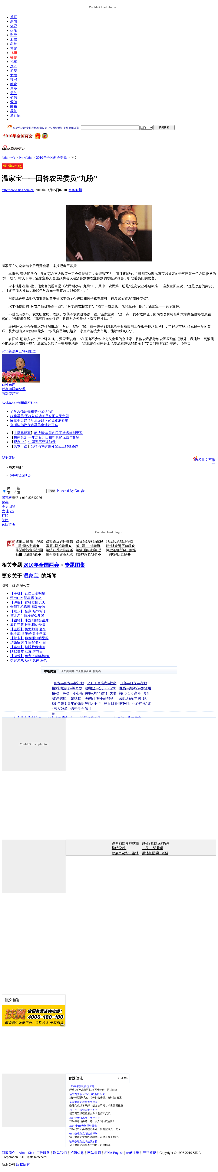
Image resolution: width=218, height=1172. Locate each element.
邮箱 (13, 106)
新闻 (13, 21)
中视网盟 (50, 671)
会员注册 (132, 1153)
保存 (5, 502)
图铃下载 (8, 585)
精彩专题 (38, 607)
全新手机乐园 (20, 607)
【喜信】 (17, 647)
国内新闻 (26, 157)
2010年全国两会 (20, 475)
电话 (15, 497)
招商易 (97, 671)
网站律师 (94, 1153)
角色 (43, 660)
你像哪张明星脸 (37, 638)
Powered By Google (71, 490)
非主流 (15, 633)
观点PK (19, 442)
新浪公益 (23, 585)
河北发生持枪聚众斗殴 (27, 616)
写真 (28, 651)
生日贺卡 (31, 642)
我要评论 (8, 457)
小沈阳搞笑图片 (37, 620)
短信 (13, 97)
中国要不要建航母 (42, 442)
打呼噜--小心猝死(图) (135, 703)
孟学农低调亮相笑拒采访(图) (31, 411)
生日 (42, 642)
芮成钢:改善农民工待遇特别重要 (58, 433)
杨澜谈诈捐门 (35, 611)
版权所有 (23, 1164)
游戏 (13, 70)
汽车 (13, 62)
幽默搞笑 (17, 651)
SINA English (113, 1153)
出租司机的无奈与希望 (62, 437)
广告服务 (43, 1153)
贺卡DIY (16, 598)
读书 (13, 79)
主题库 (41, 633)
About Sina (26, 1153)
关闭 (5, 520)
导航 (13, 111)
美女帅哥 (31, 629)
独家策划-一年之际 (28, 437)
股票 (13, 39)
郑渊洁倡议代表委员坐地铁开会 (34, 425)
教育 (13, 84)
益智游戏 (17, 660)
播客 (13, 57)
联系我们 (60, 1153)
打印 (5, 515)
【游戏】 (17, 656)
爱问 (13, 102)
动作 (28, 660)
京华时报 (75, 190)
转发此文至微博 (205, 459)
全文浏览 (8, 506)
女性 (13, 75)
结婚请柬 (17, 642)
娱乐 (13, 30)
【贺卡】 (17, 638)
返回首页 (8, 524)
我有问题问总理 (14, 389)
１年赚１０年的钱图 (69, 703)
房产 (13, 66)
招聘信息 (77, 1153)
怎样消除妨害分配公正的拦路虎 (54, 446)
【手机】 (17, 593)
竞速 (35, 660)
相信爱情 (38, 624)
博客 (13, 48)
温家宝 (31, 576)
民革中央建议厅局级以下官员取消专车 (39, 420)
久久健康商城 (83, 671)
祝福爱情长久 (35, 602)
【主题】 (17, 629)
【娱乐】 (17, 611)
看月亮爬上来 (20, 624)
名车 (42, 629)
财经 (13, 35)
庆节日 (37, 651)
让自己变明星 (35, 593)
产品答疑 (149, 1153)
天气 (13, 93)
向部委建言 (10, 393)
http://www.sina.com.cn (18, 190)
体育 (13, 26)
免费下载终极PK (37, 656)
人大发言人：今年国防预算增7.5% (20, 402)
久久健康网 (67, 671)
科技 (13, 44)
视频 (13, 53)
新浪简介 (8, 1153)
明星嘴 (29, 598)
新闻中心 (8, 157)
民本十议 (20, 446)
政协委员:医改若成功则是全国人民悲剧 (39, 416)
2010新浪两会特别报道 (19, 351)
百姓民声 (8, 384)
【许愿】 (17, 602)
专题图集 (75, 565)
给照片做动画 (35, 647)
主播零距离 (22, 433)
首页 (13, 17)
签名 (38, 598)
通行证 (15, 115)
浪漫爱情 (28, 633)
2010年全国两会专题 (51, 157)
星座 (13, 88)
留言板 (7, 497)
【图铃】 (17, 620)
